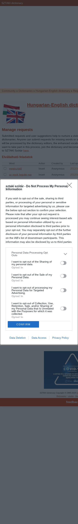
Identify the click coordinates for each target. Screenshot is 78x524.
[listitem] (39, 254)
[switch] (63, 263)
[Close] (70, 186)
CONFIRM (23, 324)
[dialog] (39, 262)
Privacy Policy (60, 337)
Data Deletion (17, 337)
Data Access (39, 337)
